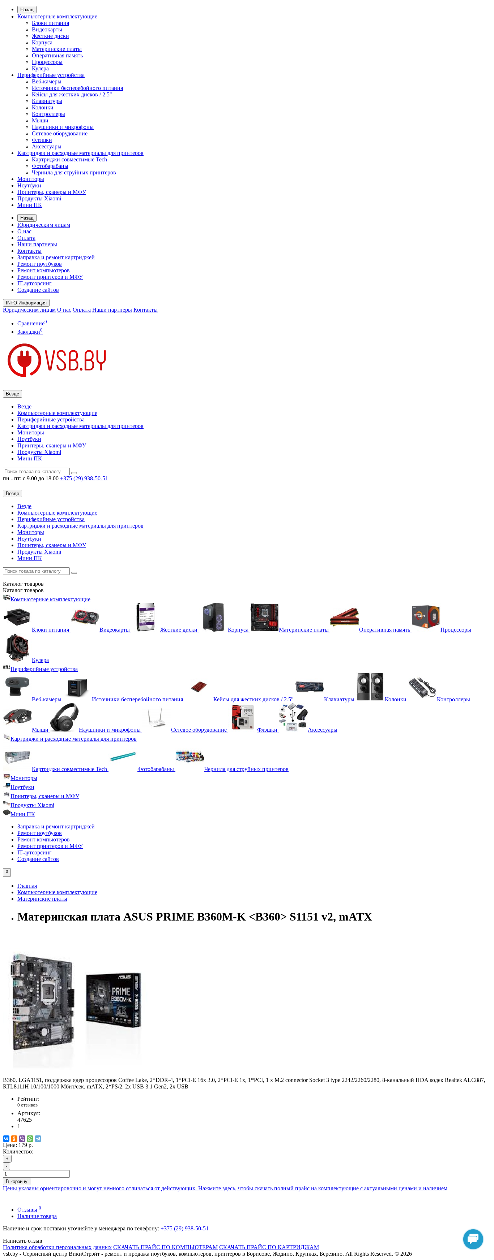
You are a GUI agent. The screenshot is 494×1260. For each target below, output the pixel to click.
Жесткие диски (50, 36)
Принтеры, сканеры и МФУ (51, 192)
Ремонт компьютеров (43, 270)
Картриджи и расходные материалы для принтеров (80, 153)
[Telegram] (38, 1138)
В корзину (16, 1181)
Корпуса (42, 42)
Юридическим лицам (43, 225)
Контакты (29, 251)
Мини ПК (29, 205)
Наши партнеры (37, 244)
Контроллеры (48, 114)
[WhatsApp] (30, 1138)
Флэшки (42, 140)
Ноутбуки (29, 185)
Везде (24, 406)
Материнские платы (57, 49)
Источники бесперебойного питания (77, 88)
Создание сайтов (38, 290)
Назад (27, 9)
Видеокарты (47, 29)
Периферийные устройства (51, 75)
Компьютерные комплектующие (57, 16)
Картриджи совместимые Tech (69, 159)
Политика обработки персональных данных (57, 1247)
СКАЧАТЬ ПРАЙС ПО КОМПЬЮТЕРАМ (165, 1247)
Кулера (40, 68)
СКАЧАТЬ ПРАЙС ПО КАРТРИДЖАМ (269, 1247)
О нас (24, 231)
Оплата (26, 238)
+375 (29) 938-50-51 (185, 1228)
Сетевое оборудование (60, 133)
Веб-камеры (46, 81)
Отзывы (29, 1210)
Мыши (40, 120)
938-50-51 (84, 478)
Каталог (23, 590)
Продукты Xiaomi (39, 198)
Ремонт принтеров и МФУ (50, 277)
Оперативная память (57, 55)
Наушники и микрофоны (63, 127)
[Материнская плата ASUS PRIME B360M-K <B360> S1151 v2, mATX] (75, 1073)
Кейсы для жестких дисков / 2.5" (72, 94)
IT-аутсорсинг (34, 283)
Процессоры (47, 62)
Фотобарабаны (50, 166)
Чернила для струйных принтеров (74, 172)
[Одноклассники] (14, 1138)
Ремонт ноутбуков (39, 264)
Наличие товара (37, 1216)
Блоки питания (50, 23)
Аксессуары (46, 146)
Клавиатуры (47, 101)
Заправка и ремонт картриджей (56, 257)
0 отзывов (27, 1105)
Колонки (43, 107)
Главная (27, 886)
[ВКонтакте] (6, 1138)
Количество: (18, 1151)
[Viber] (22, 1138)
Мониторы (30, 179)
